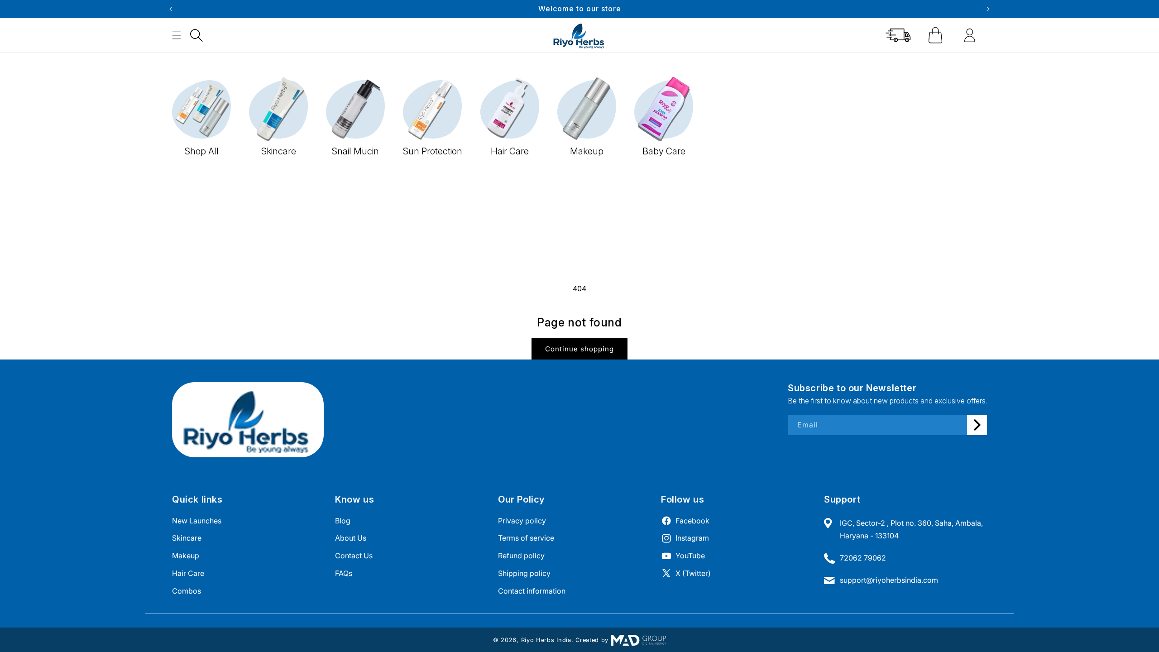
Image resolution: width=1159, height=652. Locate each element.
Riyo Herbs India (546, 640)
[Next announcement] (988, 9)
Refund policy (521, 555)
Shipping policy (524, 573)
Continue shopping (579, 349)
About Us (350, 537)
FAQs (343, 573)
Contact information (531, 590)
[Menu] (177, 35)
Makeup (185, 555)
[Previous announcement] (171, 9)
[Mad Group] (638, 640)
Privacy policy (522, 520)
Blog (342, 520)
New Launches (196, 520)
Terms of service (526, 537)
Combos (186, 590)
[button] (196, 35)
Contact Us (354, 555)
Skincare (186, 537)
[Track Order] (898, 35)
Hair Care (188, 573)
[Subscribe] (977, 425)
